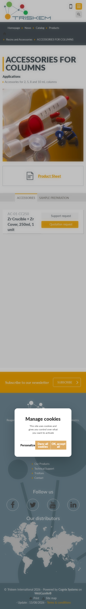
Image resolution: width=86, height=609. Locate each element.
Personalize (27, 445)
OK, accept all (58, 445)
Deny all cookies (43, 445)
